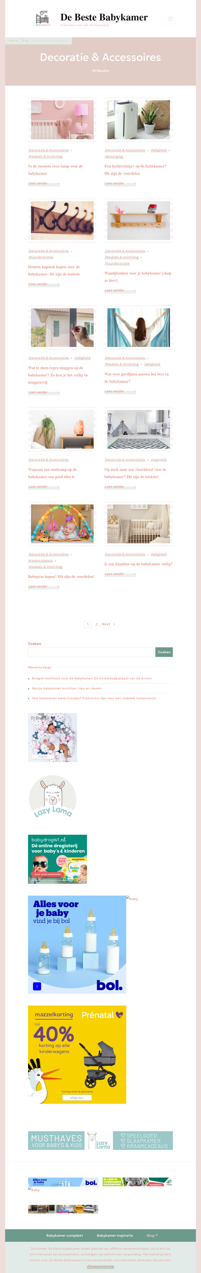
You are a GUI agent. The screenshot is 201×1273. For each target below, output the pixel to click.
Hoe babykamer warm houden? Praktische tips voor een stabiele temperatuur (94, 698)
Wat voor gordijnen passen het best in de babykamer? (136, 377)
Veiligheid (158, 150)
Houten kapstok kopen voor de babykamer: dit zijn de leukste (54, 270)
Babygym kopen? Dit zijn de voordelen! (61, 576)
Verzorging (114, 156)
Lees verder (38, 183)
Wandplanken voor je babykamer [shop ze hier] (137, 276)
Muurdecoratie (41, 257)
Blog (151, 1235)
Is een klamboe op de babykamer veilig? (138, 564)
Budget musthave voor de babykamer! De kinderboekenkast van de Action (92, 678)
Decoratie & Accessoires (49, 150)
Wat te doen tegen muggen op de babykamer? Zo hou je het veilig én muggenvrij (58, 375)
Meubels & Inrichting (45, 156)
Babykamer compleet (64, 1235)
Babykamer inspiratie (115, 1235)
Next (106, 624)
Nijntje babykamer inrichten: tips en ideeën (67, 688)
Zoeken (34, 644)
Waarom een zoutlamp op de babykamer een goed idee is (52, 473)
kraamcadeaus (41, 560)
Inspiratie (158, 460)
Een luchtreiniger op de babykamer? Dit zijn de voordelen (135, 169)
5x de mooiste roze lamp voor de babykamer (55, 169)
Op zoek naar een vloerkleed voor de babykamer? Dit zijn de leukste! (135, 473)
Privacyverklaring (100, 1266)
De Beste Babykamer (104, 16)
